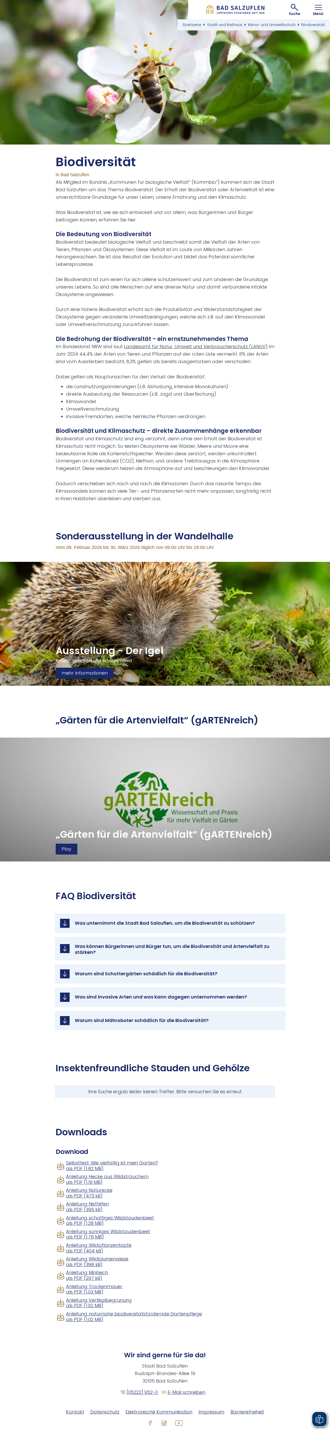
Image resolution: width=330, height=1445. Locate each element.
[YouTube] (179, 1423)
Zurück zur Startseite (235, 9)
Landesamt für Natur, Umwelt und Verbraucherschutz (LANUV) (196, 346)
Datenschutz (104, 1412)
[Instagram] (164, 1423)
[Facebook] (150, 1423)
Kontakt (75, 1412)
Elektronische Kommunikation (159, 1412)
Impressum (211, 1412)
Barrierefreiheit (247, 1412)
